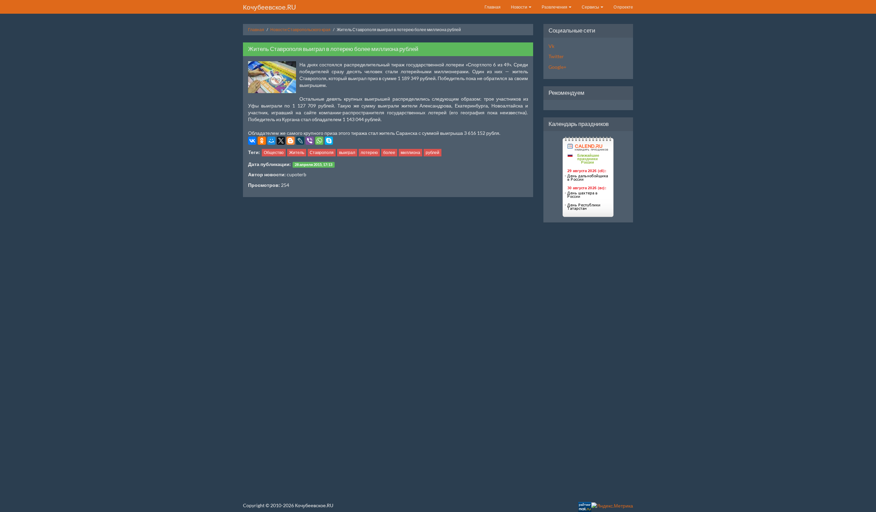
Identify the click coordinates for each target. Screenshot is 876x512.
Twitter (556, 56)
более (389, 152)
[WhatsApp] (319, 141)
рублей (432, 152)
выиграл (347, 152)
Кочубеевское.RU (269, 7)
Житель (296, 152)
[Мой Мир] (271, 141)
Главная (493, 7)
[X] (281, 141)
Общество (274, 152)
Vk (551, 46)
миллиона (410, 152)
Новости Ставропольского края (300, 29)
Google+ (557, 67)
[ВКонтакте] (252, 141)
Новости (519, 7)
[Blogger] (290, 141)
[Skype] (329, 141)
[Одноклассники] (262, 141)
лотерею (369, 152)
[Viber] (310, 141)
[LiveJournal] (300, 141)
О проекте (623, 7)
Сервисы (591, 7)
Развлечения (555, 7)
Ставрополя (322, 152)
